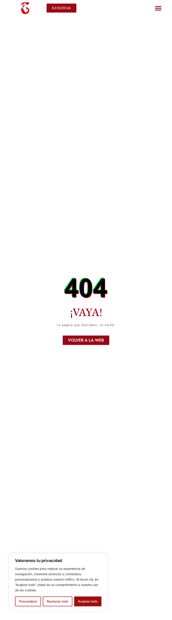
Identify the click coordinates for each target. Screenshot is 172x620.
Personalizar (28, 601)
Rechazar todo (57, 601)
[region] (58, 582)
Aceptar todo (87, 601)
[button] (158, 8)
